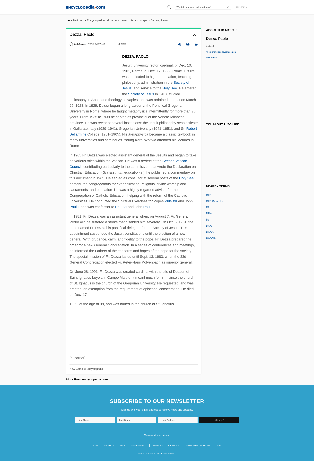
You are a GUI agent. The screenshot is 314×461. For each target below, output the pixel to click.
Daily (218, 445)
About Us (109, 445)
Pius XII (171, 201)
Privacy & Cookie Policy (166, 445)
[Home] (85, 7)
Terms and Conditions (197, 445)
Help (122, 445)
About (221, 52)
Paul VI (121, 207)
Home (95, 445)
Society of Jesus (141, 94)
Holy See (169, 88)
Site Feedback (139, 445)
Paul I (74, 207)
